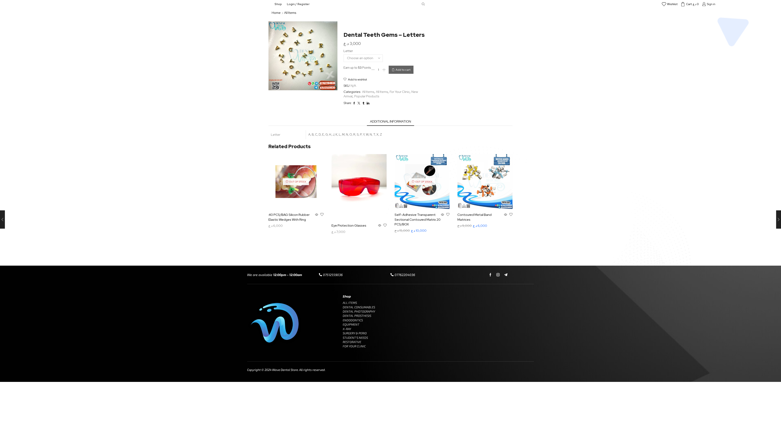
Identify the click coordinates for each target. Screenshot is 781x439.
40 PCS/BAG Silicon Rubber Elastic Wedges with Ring (289, 217)
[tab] (390, 121)
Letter (348, 51)
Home (276, 13)
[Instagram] (498, 274)
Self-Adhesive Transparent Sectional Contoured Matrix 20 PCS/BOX (418, 220)
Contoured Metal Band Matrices (474, 217)
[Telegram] (505, 274)
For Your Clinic (400, 92)
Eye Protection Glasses (349, 225)
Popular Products (366, 96)
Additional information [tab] (390, 121)
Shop (278, 4)
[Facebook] (490, 274)
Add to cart (403, 70)
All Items (290, 13)
